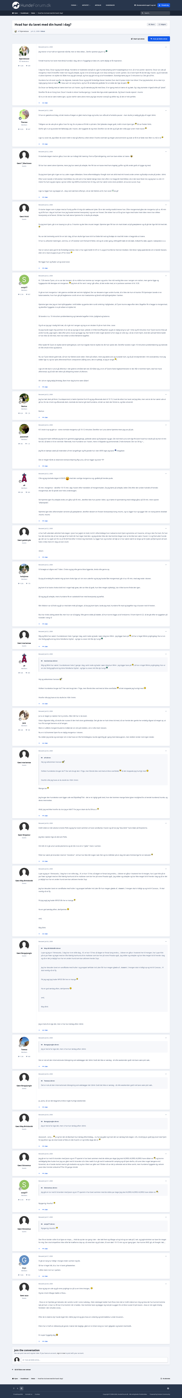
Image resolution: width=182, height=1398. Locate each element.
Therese (24, 122)
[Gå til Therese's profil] (24, 114)
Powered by (160, 1394)
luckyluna (24, 576)
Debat (43, 31)
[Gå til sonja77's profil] (24, 280)
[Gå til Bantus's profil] (24, 398)
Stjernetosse (24, 31)
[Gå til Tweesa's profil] (24, 1042)
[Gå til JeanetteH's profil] (24, 429)
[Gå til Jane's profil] (24, 715)
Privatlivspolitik (18, 1394)
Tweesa (24, 1049)
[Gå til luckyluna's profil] (24, 569)
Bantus (24, 406)
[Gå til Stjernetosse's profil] (16, 31)
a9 (24, 485)
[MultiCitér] (39, 103)
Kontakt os (28, 1394)
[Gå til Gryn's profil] (24, 1260)
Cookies (37, 1394)
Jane (24, 723)
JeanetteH (24, 437)
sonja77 (24, 287)
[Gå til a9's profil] (24, 477)
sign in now (61, 1353)
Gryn (24, 1268)
